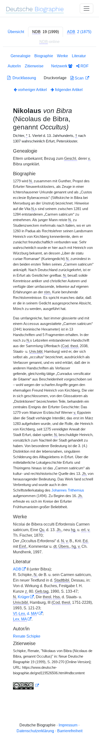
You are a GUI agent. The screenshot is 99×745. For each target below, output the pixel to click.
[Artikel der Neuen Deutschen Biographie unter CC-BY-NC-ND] (26, 686)
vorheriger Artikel (32, 90)
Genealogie (21, 56)
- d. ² (25, 613)
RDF (84, 66)
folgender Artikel (68, 90)
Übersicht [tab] (16, 32)
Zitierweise (34, 66)
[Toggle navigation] (86, 8)
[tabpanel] (49, 372)
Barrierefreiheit (69, 731)
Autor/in (14, 66)
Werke (62, 56)
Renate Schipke (26, 636)
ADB (17, 569)
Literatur (79, 56)
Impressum (68, 725)
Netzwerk (59, 66)
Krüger (23, 597)
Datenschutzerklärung (35, 731)
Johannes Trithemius (67, 490)
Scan (79, 78)
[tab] (45, 32)
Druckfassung (23, 78)
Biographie (43, 56)
